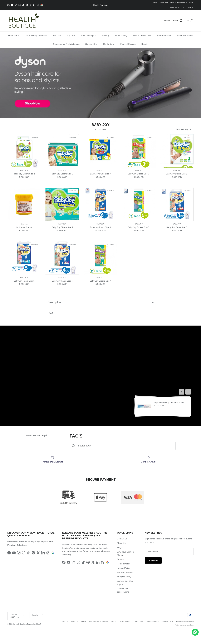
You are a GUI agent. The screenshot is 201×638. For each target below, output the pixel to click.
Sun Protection (164, 35)
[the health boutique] (23, 20)
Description (54, 302)
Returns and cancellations (184, 625)
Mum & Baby (121, 35)
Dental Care (108, 44)
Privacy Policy (123, 568)
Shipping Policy (124, 576)
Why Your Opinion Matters (98, 621)
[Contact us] (195, 632)
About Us (121, 543)
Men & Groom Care (142, 35)
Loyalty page (163, 2)
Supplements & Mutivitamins (66, 44)
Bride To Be (13, 35)
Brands (144, 44)
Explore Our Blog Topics (185, 621)
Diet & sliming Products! (36, 35)
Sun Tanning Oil (88, 35)
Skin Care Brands (185, 35)
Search (120, 559)
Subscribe (153, 560)
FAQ (50, 312)
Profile (191, 2)
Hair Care (57, 35)
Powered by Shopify (34, 624)
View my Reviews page (178, 2)
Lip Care (71, 35)
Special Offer (91, 44)
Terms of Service (125, 572)
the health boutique (19, 624)
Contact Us (122, 539)
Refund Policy (123, 564)
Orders (154, 2)
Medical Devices (128, 44)
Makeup (105, 35)
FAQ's (120, 547)
